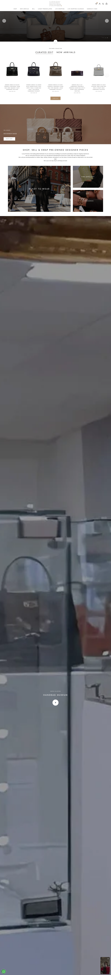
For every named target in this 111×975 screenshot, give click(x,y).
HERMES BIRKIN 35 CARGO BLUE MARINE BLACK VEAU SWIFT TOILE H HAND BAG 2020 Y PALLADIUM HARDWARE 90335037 (33, 88)
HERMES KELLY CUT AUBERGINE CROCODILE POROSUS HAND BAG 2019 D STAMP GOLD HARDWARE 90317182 (77, 88)
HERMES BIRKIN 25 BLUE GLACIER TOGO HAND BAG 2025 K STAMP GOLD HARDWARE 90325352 (98, 87)
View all (55, 98)
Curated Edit (44, 52)
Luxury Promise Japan (45, 9)
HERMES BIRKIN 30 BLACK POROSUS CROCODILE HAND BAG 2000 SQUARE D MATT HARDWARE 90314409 (12, 87)
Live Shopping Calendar (76, 9)
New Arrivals (24, 9)
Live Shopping (59, 9)
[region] (55, 21)
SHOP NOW (9, 139)
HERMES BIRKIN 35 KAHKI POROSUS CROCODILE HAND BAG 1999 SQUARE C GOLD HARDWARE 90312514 (55, 87)
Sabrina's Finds (92, 9)
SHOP (15, 9)
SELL (33, 9)
